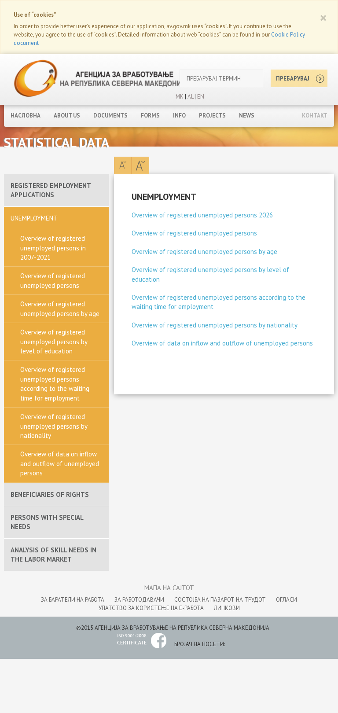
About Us (67, 115)
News (246, 115)
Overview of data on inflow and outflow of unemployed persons (59, 463)
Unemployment (34, 218)
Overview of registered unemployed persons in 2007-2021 (53, 247)
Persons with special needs (47, 522)
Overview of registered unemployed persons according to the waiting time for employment (54, 383)
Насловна (25, 115)
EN (200, 96)
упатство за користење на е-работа (151, 608)
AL (189, 96)
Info (179, 115)
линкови (227, 608)
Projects (212, 115)
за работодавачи (139, 599)
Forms (150, 115)
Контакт (314, 115)
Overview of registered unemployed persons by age (59, 308)
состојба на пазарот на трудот (220, 599)
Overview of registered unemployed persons (52, 280)
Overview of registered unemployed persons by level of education (54, 341)
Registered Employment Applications (51, 190)
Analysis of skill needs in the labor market (53, 554)
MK (180, 96)
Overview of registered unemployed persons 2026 (202, 215)
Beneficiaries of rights (50, 494)
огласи (286, 599)
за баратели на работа (72, 599)
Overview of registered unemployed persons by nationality (54, 426)
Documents (110, 115)
